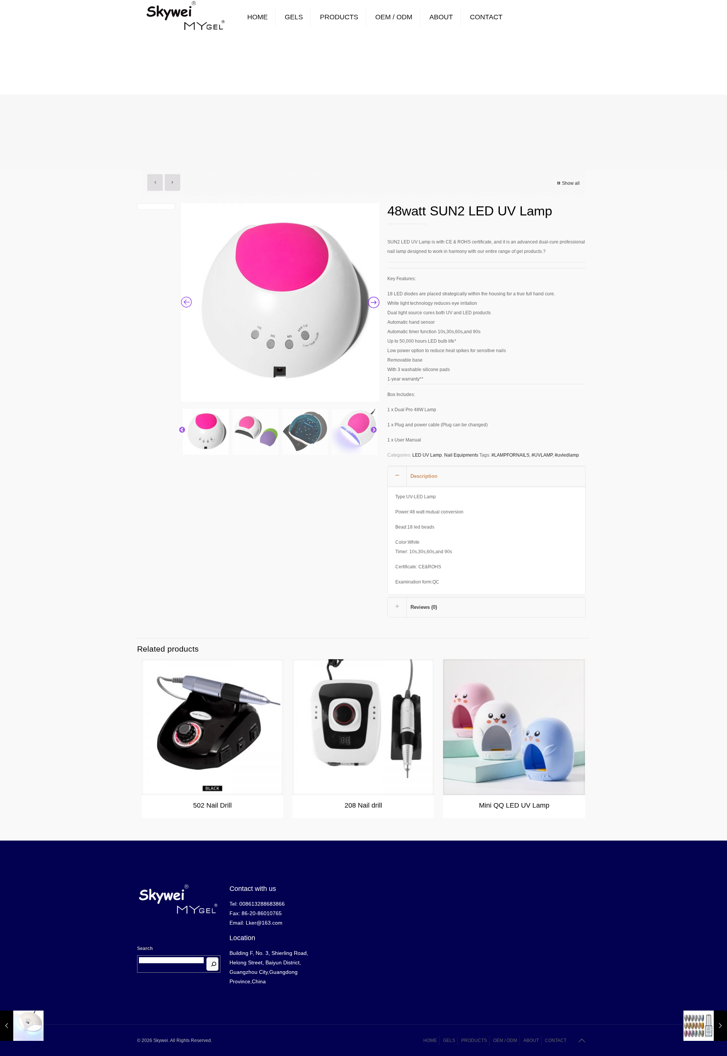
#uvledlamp (567, 455)
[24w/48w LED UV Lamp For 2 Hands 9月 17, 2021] (22, 1026)
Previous (182, 430)
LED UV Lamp (427, 455)
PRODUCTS (474, 1040)
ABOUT (531, 1040)
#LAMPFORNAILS (510, 455)
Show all (571, 183)
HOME (430, 1040)
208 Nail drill (363, 805)
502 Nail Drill (212, 805)
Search (145, 948)
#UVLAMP (542, 455)
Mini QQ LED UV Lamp (514, 805)
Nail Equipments (461, 455)
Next (374, 430)
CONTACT (555, 1040)
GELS (449, 1040)
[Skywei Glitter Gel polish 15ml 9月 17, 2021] (705, 1026)
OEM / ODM (505, 1040)
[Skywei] (186, 17)
